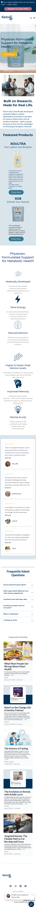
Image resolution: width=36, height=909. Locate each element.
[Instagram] (15, 886)
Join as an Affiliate (18, 891)
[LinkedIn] (20, 886)
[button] (34, 18)
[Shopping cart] (31, 18)
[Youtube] (25, 886)
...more (12, 675)
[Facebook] (10, 886)
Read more (8, 458)
